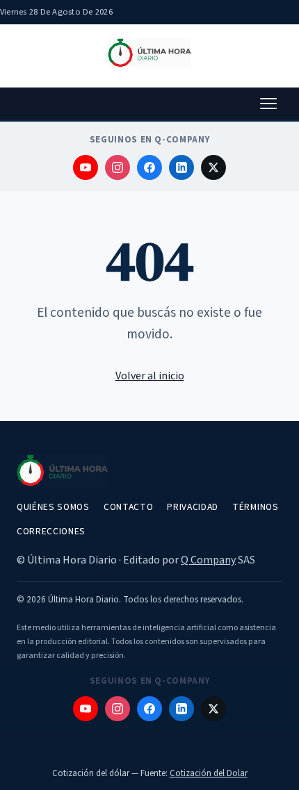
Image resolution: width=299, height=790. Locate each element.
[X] (213, 167)
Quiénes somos (53, 506)
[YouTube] (85, 167)
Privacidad (192, 506)
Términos (255, 506)
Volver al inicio (149, 376)
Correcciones (51, 531)
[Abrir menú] (268, 103)
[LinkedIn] (181, 167)
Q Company (208, 560)
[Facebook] (149, 167)
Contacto (128, 506)
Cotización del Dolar (209, 773)
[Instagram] (117, 167)
